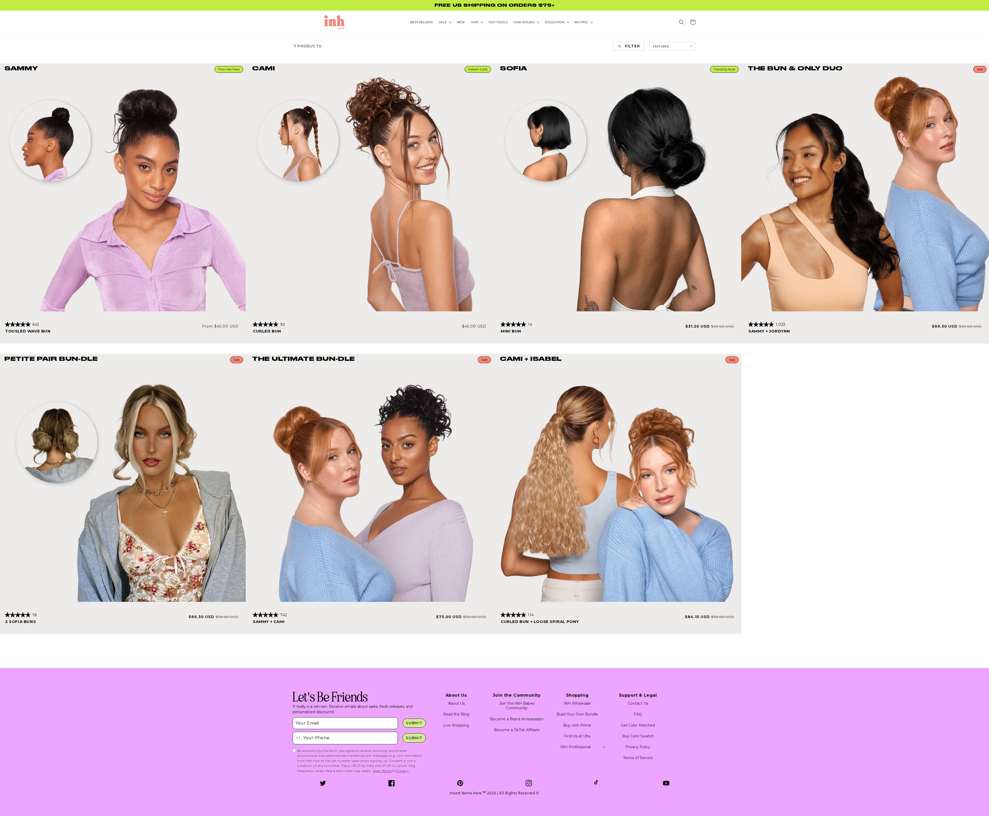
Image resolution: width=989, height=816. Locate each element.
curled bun (267, 331)
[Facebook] (391, 783)
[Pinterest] (460, 783)
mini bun (511, 331)
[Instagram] (529, 783)
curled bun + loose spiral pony (540, 621)
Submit (414, 723)
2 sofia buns (20, 621)
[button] (681, 22)
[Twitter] (323, 783)
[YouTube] (666, 783)
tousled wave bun (28, 331)
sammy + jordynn (769, 331)
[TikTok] (597, 783)
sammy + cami (269, 621)
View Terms (383, 771)
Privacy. (402, 771)
